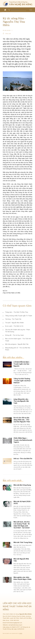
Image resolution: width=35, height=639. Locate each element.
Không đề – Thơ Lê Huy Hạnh (14, 335)
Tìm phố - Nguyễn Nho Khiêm (14, 322)
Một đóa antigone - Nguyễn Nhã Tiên (16, 344)
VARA (20, 633)
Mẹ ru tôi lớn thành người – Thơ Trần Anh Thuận (18, 340)
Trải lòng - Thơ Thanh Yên (13, 319)
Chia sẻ (8, 33)
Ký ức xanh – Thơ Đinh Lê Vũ (14, 326)
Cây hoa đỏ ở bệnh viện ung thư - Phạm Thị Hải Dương (17, 331)
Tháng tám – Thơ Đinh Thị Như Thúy (16, 312)
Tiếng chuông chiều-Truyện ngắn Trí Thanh (18, 315)
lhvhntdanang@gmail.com (14, 622)
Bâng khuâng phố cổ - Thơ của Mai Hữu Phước (17, 349)
